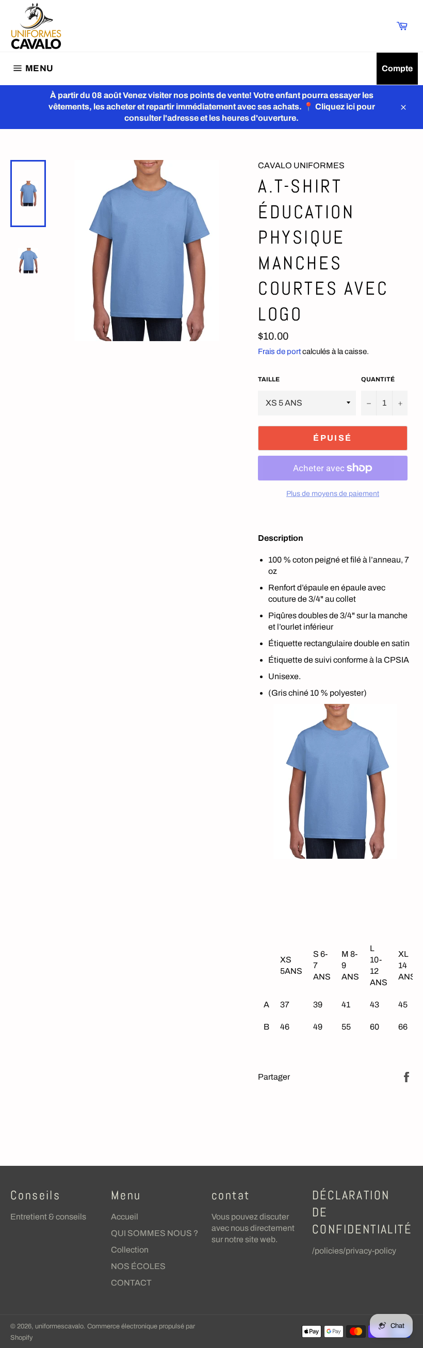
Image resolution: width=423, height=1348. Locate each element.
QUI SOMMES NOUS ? (154, 1233)
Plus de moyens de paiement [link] (332, 494)
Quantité (378, 379)
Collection (130, 1249)
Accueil (124, 1216)
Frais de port (279, 351)
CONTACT (131, 1282)
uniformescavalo (59, 1326)
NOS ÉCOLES (138, 1266)
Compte (397, 68)
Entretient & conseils (48, 1216)
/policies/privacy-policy (354, 1250)
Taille (269, 379)
